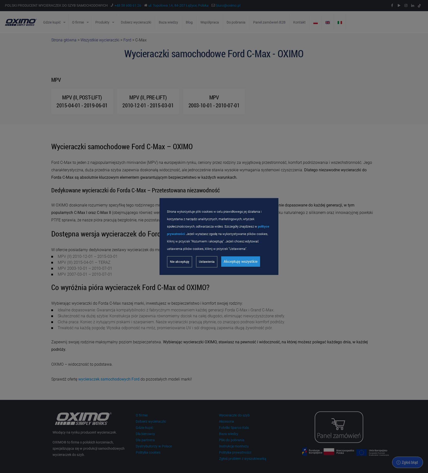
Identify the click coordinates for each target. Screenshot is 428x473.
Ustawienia (206, 262)
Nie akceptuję (179, 262)
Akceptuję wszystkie (241, 261)
